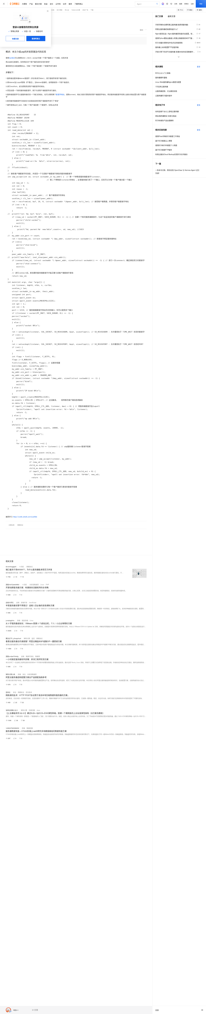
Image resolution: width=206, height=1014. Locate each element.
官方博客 (59, 10)
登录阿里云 (36, 38)
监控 (33, 638)
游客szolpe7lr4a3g (12, 656)
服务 (70, 4)
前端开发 (24, 602)
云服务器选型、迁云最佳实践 (166, 91)
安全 (24, 674)
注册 (192, 4)
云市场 (58, 4)
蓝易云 (8, 692)
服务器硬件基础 (161, 77)
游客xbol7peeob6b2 (12, 584)
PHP (47, 584)
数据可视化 (30, 656)
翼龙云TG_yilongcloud (13, 638)
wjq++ (15, 1010)
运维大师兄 (9, 602)
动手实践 (51, 10)
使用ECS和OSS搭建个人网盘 (166, 145)
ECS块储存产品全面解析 (164, 120)
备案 (180, 4)
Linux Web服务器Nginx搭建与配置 (168, 82)
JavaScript (32, 602)
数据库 (37, 656)
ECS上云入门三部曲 (162, 73)
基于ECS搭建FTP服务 (163, 150)
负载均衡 (32, 710)
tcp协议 (12, 58)
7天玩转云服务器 (161, 86)
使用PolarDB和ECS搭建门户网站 (167, 136)
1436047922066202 (12, 728)
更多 (198, 66)
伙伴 (64, 4)
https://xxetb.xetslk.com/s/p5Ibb (25, 516)
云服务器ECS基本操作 (163, 95)
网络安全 (21, 692)
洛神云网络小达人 (12, 710)
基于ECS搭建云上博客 (163, 141)
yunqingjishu (10, 620)
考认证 (67, 10)
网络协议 (20, 525)
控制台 (186, 4)
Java (38, 710)
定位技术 (29, 692)
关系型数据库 (34, 584)
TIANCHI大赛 (75, 10)
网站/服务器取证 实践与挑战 (165, 116)
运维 (17, 602)
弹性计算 (27, 638)
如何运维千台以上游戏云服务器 (167, 111)
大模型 (24, 4)
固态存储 (25, 620)
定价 (51, 4)
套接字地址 (60, 94)
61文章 (35, 1010)
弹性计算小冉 (10, 674)
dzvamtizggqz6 (11, 566)
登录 (200, 4)
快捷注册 (15, 38)
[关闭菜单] (4, 4)
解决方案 (38, 4)
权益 (45, 4)
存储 (18, 620)
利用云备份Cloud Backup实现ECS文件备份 (171, 154)
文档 (175, 4)
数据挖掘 (30, 728)
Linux (42, 584)
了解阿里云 (78, 4)
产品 (31, 4)
